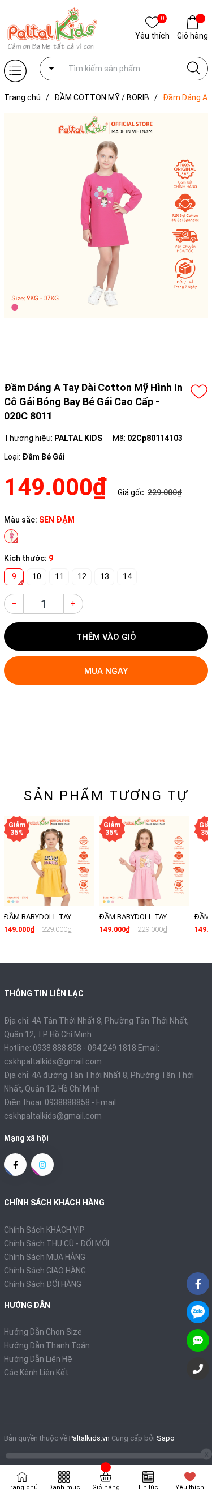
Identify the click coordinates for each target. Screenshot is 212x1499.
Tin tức (147, 1487)
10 (36, 576)
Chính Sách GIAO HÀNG (45, 1270)
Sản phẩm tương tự (106, 796)
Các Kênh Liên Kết (36, 1372)
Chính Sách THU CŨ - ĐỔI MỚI (56, 1243)
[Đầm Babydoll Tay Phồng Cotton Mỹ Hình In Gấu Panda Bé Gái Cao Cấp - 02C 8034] (49, 861)
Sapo (166, 1438)
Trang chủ (22, 1487)
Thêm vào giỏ (106, 637)
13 (104, 576)
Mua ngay (106, 671)
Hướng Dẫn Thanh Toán (47, 1345)
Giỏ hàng (192, 35)
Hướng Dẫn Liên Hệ (38, 1359)
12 (81, 576)
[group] (106, 215)
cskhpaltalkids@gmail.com (53, 1115)
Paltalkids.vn (89, 1438)
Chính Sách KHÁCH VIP (44, 1229)
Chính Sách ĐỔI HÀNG (42, 1284)
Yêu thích (152, 34)
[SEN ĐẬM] (11, 536)
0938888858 (67, 1102)
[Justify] (193, 68)
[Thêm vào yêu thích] (199, 391)
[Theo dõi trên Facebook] (15, 1164)
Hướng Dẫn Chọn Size (43, 1331)
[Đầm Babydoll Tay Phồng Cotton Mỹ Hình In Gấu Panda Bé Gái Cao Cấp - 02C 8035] (144, 861)
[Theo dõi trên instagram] (42, 1164)
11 (59, 576)
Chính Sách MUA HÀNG (44, 1257)
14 (127, 576)
